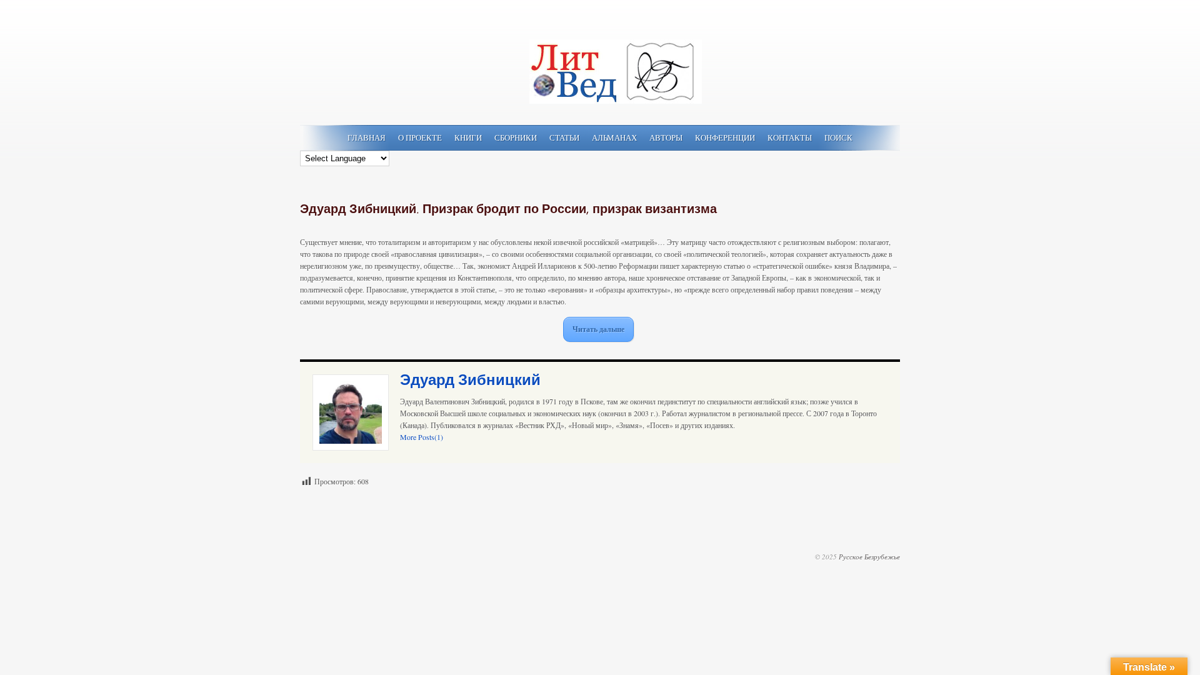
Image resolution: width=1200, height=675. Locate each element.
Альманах (614, 137)
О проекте (420, 137)
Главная (367, 137)
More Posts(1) (421, 437)
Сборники (515, 137)
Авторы (665, 137)
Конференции (725, 137)
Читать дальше (598, 329)
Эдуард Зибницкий (470, 380)
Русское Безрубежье (869, 556)
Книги (468, 137)
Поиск (838, 137)
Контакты (790, 137)
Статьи (564, 137)
